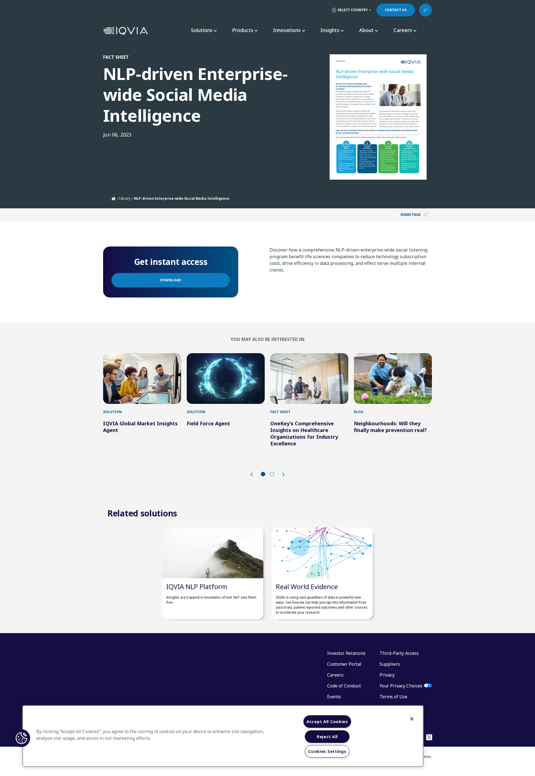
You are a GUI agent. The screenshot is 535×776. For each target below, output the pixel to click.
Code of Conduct (344, 686)
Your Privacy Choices (401, 686)
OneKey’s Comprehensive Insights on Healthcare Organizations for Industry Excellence (304, 433)
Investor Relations (346, 653)
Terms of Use (393, 697)
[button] (254, 474)
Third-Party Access (399, 653)
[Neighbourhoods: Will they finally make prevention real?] (393, 378)
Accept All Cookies (327, 721)
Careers (335, 675)
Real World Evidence (307, 586)
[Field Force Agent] (226, 378)
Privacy (387, 675)
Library (124, 198)
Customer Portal (344, 664)
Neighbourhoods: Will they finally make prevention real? (390, 426)
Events (334, 697)
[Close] (412, 719)
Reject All (327, 736)
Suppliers (390, 664)
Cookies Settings (327, 751)
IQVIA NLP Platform (196, 586)
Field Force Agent (208, 423)
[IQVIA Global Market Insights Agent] (142, 378)
